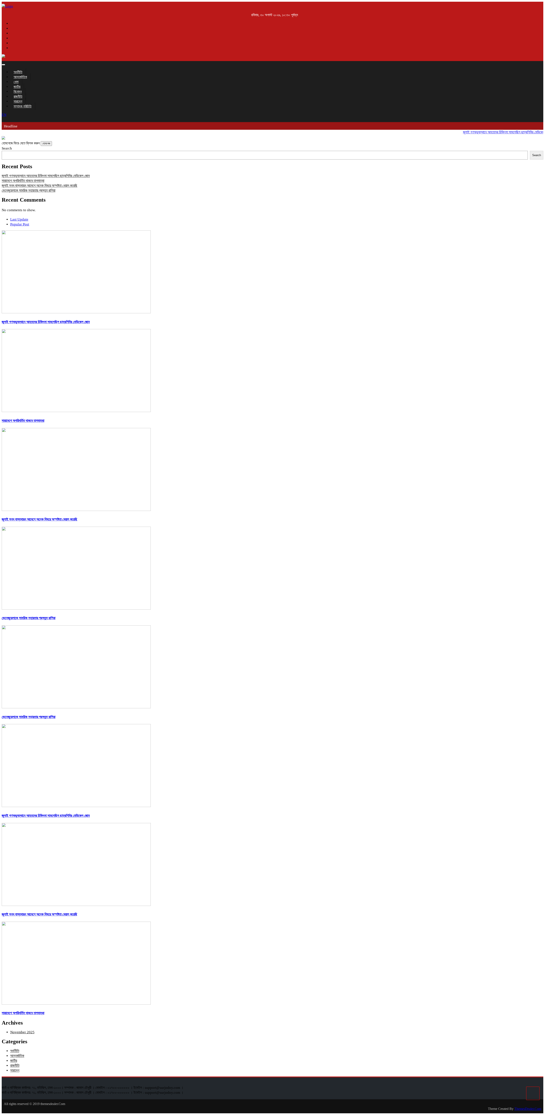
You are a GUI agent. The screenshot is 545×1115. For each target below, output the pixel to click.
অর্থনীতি (18, 72)
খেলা (16, 82)
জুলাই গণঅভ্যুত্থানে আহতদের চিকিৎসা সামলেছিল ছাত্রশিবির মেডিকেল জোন (494, 132)
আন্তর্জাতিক (20, 77)
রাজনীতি (18, 96)
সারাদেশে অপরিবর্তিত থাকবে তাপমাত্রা (23, 181)
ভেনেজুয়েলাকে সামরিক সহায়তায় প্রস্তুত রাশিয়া (28, 190)
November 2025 (22, 1032)
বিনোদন (18, 91)
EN (4, 115)
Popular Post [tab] (19, 224)
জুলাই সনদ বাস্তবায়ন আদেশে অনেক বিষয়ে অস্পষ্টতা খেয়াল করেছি (39, 186)
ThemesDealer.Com (527, 1109)
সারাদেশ (18, 101)
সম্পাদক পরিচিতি (23, 106)
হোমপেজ (46, 143)
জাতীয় (17, 86)
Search (7, 148)
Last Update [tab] (19, 219)
